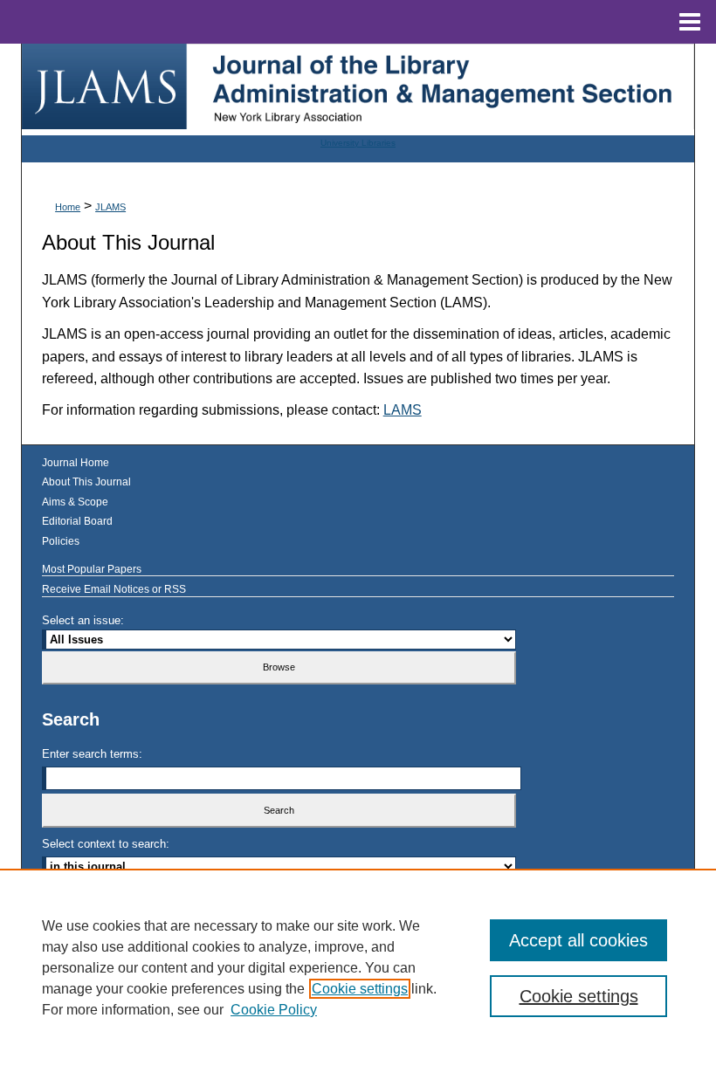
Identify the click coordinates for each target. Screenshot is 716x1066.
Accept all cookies (578, 940)
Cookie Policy (274, 1009)
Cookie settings (360, 988)
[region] (358, 967)
